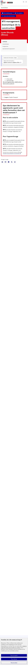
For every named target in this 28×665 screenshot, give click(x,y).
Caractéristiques (6, 44)
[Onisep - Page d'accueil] (10, 2)
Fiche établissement (8, 13)
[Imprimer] (2, 162)
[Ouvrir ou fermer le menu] (26, 2)
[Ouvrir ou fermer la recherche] (24, 2)
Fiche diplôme (19, 13)
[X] (11, 162)
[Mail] (5, 162)
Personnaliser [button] (14, 662)
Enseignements (5, 46)
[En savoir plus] (21, 62)
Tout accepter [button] (14, 655)
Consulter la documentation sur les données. (11, 153)
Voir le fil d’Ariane (4, 7)
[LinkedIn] (8, 162)
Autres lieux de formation (9, 16)
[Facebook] (15, 162)
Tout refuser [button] (14, 659)
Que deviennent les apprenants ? (9, 48)
